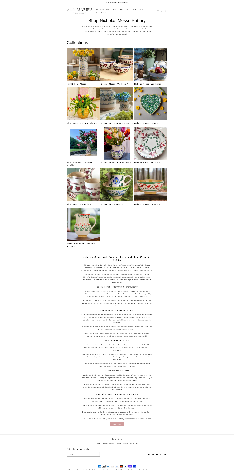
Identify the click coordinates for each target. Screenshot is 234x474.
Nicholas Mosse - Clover (111, 204)
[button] (112, 9)
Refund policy (92, 469)
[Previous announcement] (87, 3)
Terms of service (143, 469)
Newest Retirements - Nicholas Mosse (81, 244)
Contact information (121, 469)
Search (98, 443)
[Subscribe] (98, 454)
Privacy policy (101, 469)
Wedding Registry (128, 443)
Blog (137, 443)
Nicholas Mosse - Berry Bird (147, 204)
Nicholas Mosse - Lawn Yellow (81, 123)
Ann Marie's (74, 469)
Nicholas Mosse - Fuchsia (146, 162)
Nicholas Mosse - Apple (78, 204)
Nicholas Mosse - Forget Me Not (115, 123)
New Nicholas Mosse (76, 84)
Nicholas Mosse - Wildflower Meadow (80, 163)
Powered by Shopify (82, 469)
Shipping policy (110, 469)
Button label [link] (117, 424)
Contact (118, 443)
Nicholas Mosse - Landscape (147, 84)
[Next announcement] (147, 3)
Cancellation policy (132, 469)
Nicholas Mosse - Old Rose (113, 84)
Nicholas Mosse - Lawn (145, 123)
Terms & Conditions (108, 443)
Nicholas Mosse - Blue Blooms (114, 162)
